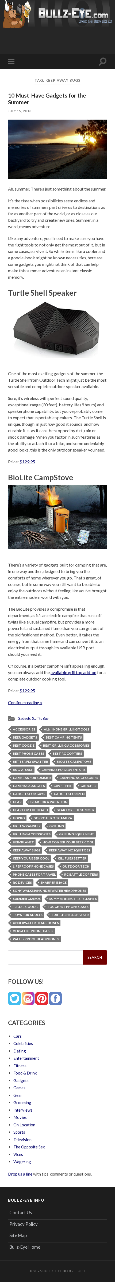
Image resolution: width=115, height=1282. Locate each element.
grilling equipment (76, 834)
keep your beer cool (31, 858)
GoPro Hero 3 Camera (52, 818)
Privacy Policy (23, 1224)
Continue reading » (25, 702)
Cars (17, 1036)
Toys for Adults (28, 915)
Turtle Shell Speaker (70, 915)
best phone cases (28, 753)
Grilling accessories (32, 834)
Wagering (22, 1161)
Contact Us (20, 1212)
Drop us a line (20, 1174)
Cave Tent (62, 786)
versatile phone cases (33, 931)
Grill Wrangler (27, 826)
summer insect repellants (73, 899)
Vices (18, 1154)
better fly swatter (30, 762)
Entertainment (26, 1058)
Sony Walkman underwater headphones (49, 891)
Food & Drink (25, 1072)
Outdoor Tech (75, 866)
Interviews (22, 1110)
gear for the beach (30, 810)
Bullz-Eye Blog (58, 1271)
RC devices (22, 882)
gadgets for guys (29, 794)
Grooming (22, 1102)
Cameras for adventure (63, 770)
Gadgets (24, 718)
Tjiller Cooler (26, 907)
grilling (56, 826)
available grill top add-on (73, 672)
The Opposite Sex (29, 1146)
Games (19, 1087)
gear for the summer (75, 810)
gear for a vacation (48, 802)
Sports (19, 1132)
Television (22, 1139)
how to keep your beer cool (68, 842)
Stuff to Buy (40, 718)
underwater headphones (36, 923)
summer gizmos (27, 899)
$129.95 (27, 461)
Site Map (18, 1235)
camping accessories (78, 778)
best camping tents (64, 737)
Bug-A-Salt (23, 770)
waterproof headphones (36, 939)
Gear (17, 802)
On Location (24, 1124)
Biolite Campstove (74, 762)
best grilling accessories (66, 745)
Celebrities (23, 1043)
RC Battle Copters (81, 874)
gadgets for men (69, 794)
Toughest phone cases (68, 907)
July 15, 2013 (20, 111)
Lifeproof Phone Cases (33, 866)
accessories (24, 729)
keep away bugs (26, 850)
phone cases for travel (34, 874)
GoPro (19, 818)
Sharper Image (53, 882)
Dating (19, 1050)
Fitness (19, 1065)
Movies (20, 1117)
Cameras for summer (32, 778)
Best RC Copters (67, 753)
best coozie (23, 745)
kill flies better (72, 858)
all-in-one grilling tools (66, 729)
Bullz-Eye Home (24, 1247)
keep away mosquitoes (69, 850)
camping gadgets (29, 786)
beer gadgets (25, 737)
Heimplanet (23, 842)
